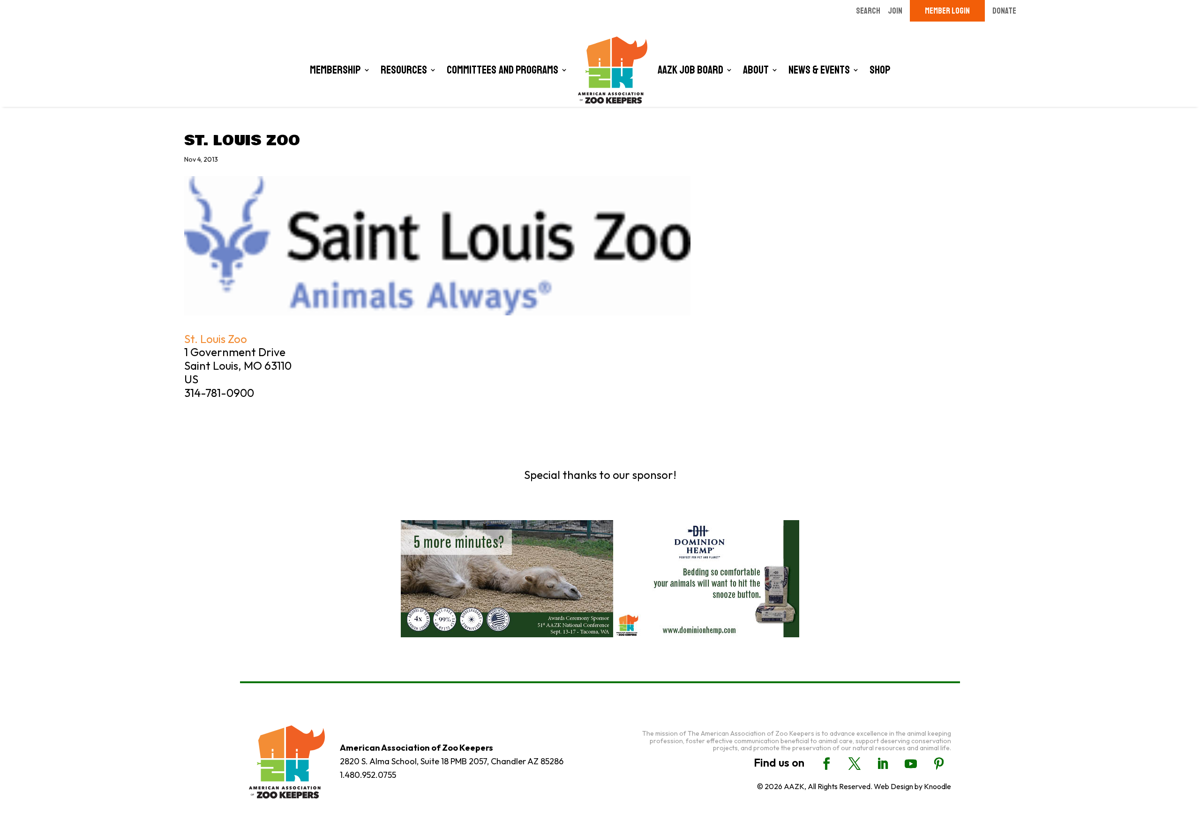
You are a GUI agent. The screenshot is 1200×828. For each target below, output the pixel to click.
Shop (880, 70)
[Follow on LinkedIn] (882, 764)
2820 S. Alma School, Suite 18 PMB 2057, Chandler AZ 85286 (451, 761)
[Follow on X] (854, 764)
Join (895, 11)
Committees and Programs (502, 70)
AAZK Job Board (690, 70)
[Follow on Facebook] (826, 764)
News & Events (819, 70)
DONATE (1004, 11)
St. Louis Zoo (215, 339)
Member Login (947, 11)
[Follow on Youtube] (911, 764)
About (756, 70)
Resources (404, 70)
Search (868, 11)
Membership (335, 70)
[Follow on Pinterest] (939, 764)
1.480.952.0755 (368, 774)
